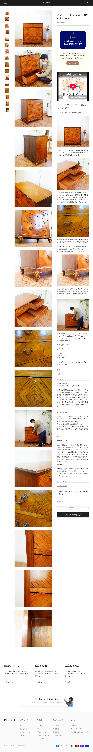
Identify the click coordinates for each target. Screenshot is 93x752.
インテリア (41, 726)
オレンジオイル (62, 386)
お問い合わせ (57, 735)
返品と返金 (23, 729)
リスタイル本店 (62, 485)
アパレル (40, 729)
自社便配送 (62, 471)
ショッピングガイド (26, 732)
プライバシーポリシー (78, 729)
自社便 (59, 465)
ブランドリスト (42, 732)
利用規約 (74, 726)
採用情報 (56, 732)
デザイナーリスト (43, 735)
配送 (21, 726)
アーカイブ (41, 739)
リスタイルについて (60, 726)
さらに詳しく (8, 682)
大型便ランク (62, 441)
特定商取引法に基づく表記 (80, 732)
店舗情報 (56, 729)
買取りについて (25, 735)
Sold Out (72, 508)
